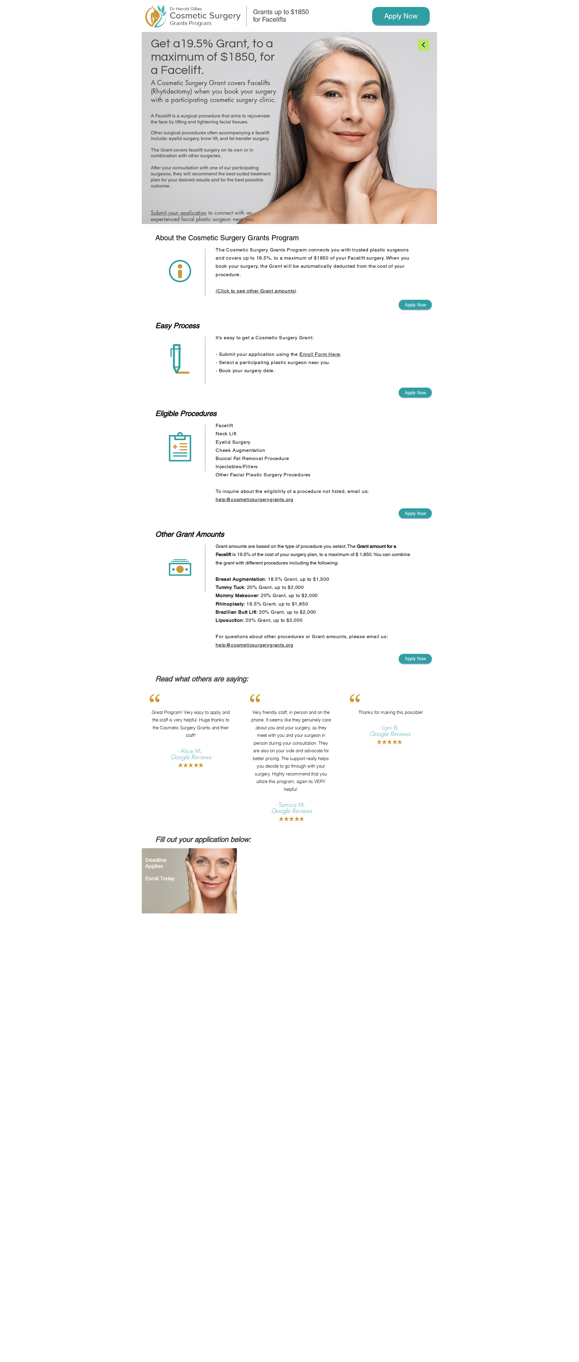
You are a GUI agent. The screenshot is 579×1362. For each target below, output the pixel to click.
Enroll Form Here (319, 354)
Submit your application (179, 212)
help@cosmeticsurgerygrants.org (254, 499)
